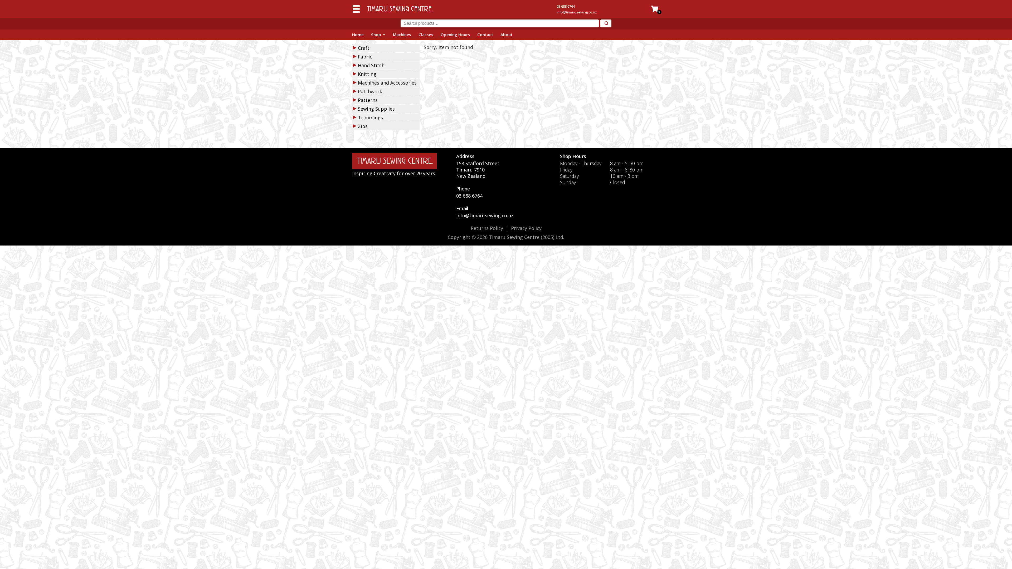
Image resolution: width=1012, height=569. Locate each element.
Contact (485, 34)
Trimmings (370, 117)
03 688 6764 (566, 6)
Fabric (365, 56)
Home (358, 34)
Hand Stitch (371, 65)
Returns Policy (487, 228)
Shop (376, 34)
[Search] (605, 23)
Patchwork (370, 91)
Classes (426, 34)
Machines (402, 34)
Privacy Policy (526, 228)
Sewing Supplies (376, 109)
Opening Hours (455, 34)
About (506, 34)
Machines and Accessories (387, 83)
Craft (363, 48)
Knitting (367, 74)
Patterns (368, 100)
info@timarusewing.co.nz (577, 12)
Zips (363, 126)
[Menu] (356, 9)
